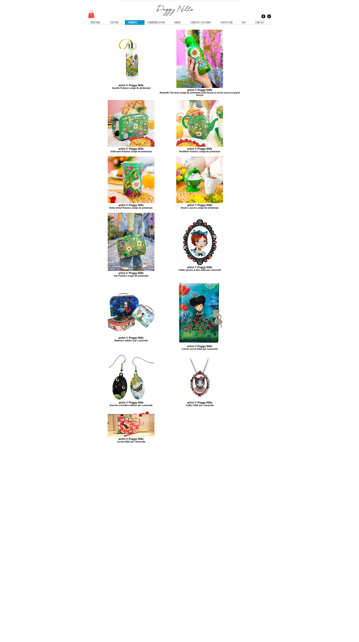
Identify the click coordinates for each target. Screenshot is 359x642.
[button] (91, 14)
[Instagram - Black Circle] (269, 16)
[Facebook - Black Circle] (263, 16)
